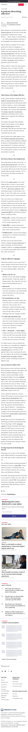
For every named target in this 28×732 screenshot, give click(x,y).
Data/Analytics (11, 494)
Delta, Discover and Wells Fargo (11, 398)
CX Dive (15, 693)
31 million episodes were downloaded (14, 388)
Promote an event (17, 686)
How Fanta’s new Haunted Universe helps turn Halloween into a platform (15, 605)
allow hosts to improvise (14, 189)
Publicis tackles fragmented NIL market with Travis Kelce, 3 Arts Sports (15, 613)
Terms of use (12, 725)
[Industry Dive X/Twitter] (8, 671)
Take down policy (20, 725)
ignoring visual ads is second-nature (12, 112)
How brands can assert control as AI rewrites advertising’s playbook (13, 574)
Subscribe (21, 4)
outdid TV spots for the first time (9, 101)
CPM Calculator (5, 699)
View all (3, 659)
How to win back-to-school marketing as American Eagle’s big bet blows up (13, 546)
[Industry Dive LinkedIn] (2, 671)
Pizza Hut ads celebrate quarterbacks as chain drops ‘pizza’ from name (14, 590)
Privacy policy (4, 725)
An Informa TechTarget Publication (14, 1)
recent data (11, 60)
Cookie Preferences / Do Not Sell (9, 726)
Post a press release (11, 659)
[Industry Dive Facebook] (5, 671)
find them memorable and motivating (14, 138)
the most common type (18, 243)
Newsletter (3, 687)
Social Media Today (17, 698)
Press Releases (5, 693)
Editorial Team (4, 682)
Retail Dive (15, 696)
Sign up (14, 516)
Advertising (15, 681)
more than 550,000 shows (7, 53)
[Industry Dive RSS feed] (11, 671)
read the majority (12, 182)
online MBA (18, 465)
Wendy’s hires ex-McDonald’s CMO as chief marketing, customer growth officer (14, 598)
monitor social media (20, 247)
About (2, 680)
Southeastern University (15, 24)
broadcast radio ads (6, 32)
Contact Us (4, 684)
